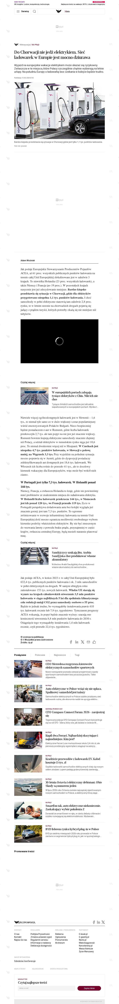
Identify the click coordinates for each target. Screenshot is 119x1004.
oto (67, 11)
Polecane (40, 655)
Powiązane (20, 655)
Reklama (59, 934)
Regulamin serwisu (39, 940)
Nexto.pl (82, 940)
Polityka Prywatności (40, 934)
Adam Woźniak (28, 260)
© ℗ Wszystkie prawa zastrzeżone (37, 640)
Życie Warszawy (86, 951)
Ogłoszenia (60, 937)
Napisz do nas (20, 940)
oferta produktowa (59, 969)
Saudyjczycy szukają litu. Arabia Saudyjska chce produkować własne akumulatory (74, 556)
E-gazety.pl (84, 937)
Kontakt (17, 937)
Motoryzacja (25, 45)
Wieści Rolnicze (86, 948)
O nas (16, 934)
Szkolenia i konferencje (25, 961)
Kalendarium (37, 969)
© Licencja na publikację (32, 637)
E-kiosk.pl (83, 934)
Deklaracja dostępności (41, 946)
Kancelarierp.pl (85, 946)
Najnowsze (60, 655)
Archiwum (60, 943)
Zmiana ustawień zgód (41, 937)
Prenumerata (61, 940)
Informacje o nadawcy (41, 943)
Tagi (77, 655)
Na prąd (35, 45)
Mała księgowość (87, 943)
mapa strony (20, 969)
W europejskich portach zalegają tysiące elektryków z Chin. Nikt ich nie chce (75, 396)
